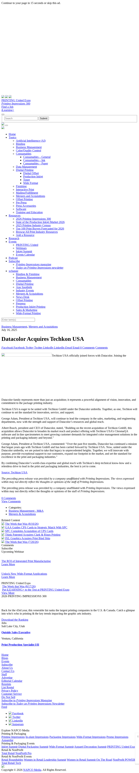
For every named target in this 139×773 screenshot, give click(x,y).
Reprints (6, 684)
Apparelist (7, 740)
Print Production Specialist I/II (20, 644)
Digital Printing (24, 169)
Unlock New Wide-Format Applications (24, 573)
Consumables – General (36, 156)
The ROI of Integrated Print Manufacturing (26, 561)
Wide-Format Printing (28, 313)
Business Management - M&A (26, 510)
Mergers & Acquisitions (29, 293)
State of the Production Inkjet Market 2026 (40, 222)
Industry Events (25, 290)
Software (21, 209)
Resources (14, 215)
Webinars (21, 248)
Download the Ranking (14, 619)
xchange (13, 270)
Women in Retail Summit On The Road (89, 759)
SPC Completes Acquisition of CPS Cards (29, 531)
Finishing (21, 186)
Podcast (13, 257)
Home (12, 134)
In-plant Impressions (37, 736)
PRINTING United (27, 244)
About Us (7, 667)
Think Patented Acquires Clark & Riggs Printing (32, 534)
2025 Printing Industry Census (33, 225)
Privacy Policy (9, 690)
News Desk (22, 296)
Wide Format (30, 183)
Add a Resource (25, 235)
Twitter (16, 717)
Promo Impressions (117, 736)
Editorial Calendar (11, 680)
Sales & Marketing (26, 310)
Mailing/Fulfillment (27, 192)
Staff (4, 674)
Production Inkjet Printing (30, 306)
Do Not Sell (8, 697)
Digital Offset (31, 173)
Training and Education (29, 212)
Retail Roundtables (12, 759)
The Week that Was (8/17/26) (19, 586)
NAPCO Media (32, 769)
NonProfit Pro (23, 753)
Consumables (23, 153)
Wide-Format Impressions (91, 736)
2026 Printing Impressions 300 (33, 218)
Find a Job (7, 106)
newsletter (39, 267)
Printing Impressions (13, 736)
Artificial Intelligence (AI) (31, 140)
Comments (101, 347)
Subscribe (14, 261)
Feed (4, 706)
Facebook (18, 713)
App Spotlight (24, 287)
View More (7, 592)
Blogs (4, 658)
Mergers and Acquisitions (30, 196)
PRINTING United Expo (16, 100)
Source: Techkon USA (14, 472)
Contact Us (7, 671)
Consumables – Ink (34, 160)
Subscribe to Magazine (26, 700)
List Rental (7, 687)
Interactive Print (25, 189)
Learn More (8, 564)
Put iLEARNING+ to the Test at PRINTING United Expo (35, 589)
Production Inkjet (33, 176)
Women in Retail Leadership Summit (45, 759)
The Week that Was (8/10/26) (22, 523)
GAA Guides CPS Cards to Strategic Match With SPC (36, 527)
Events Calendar (25, 254)
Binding (20, 143)
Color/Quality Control (28, 150)
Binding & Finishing (27, 274)
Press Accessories (26, 205)
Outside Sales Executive (15, 632)
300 (15, 103)
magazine (33, 264)
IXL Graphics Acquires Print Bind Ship (27, 538)
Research (14, 238)
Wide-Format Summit (61, 746)
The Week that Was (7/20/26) (22, 541)
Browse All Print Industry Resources (37, 231)
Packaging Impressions (62, 736)
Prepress (21, 303)
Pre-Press (21, 202)
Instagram (18, 724)
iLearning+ (7, 110)
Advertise (6, 677)
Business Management (29, 147)
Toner (26, 179)
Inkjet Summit (24, 251)
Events (12, 241)
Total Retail (8, 753)
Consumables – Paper (35, 163)
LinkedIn (17, 720)
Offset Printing (24, 199)
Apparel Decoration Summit (90, 746)
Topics (12, 137)
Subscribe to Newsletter (32, 703)
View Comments (11, 501)
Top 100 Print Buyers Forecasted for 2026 (40, 228)
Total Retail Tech (11, 762)
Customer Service (11, 693)
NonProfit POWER (124, 759)
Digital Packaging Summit (33, 746)
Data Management (26, 166)
